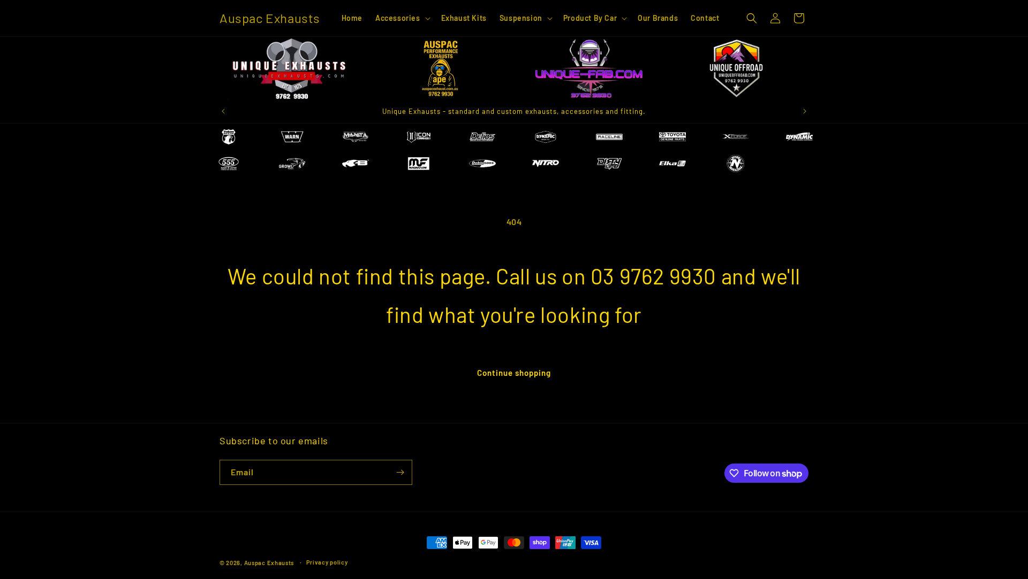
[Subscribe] (400, 472)
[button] (402, 18)
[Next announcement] (805, 111)
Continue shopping (514, 372)
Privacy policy (327, 562)
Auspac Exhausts (269, 562)
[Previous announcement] (223, 111)
